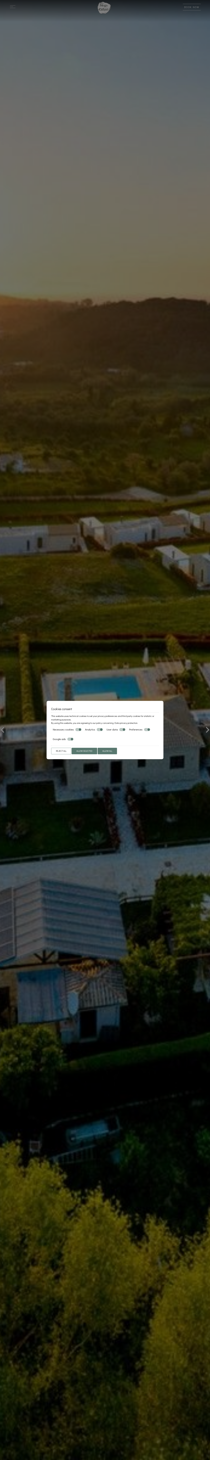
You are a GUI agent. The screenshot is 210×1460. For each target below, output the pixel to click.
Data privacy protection (126, 722)
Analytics (90, 729)
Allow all (107, 750)
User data (112, 729)
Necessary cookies (63, 729)
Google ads (59, 739)
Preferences (136, 729)
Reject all (61, 750)
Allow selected (84, 750)
